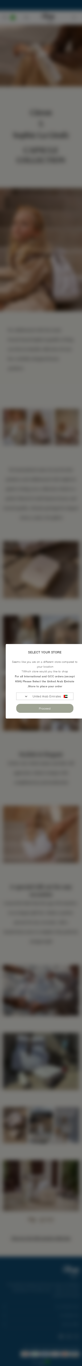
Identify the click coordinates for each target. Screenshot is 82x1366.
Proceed (45, 708)
